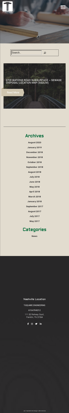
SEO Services (42, 411)
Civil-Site (34, 378)
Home (34, 340)
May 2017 (34, 221)
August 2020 (34, 142)
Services (34, 349)
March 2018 (34, 196)
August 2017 (34, 211)
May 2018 (34, 186)
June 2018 (34, 181)
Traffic (34, 387)
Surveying (34, 382)
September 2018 (34, 167)
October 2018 (35, 162)
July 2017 (34, 216)
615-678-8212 (34, 310)
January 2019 (34, 147)
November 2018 (34, 157)
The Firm (34, 344)
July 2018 (34, 176)
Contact (34, 363)
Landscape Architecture (34, 396)
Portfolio (34, 353)
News (34, 236)
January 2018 (34, 201)
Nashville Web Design (31, 411)
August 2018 (34, 172)
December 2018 (34, 152)
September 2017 (34, 206)
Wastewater (34, 391)
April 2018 (34, 191)
